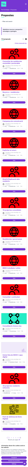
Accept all (14, 457)
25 (19, 439)
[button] (23, 39)
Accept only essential (14, 460)
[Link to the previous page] (8, 437)
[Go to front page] (10, 4)
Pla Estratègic (5, 9)
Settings (14, 463)
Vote (19, 74)
